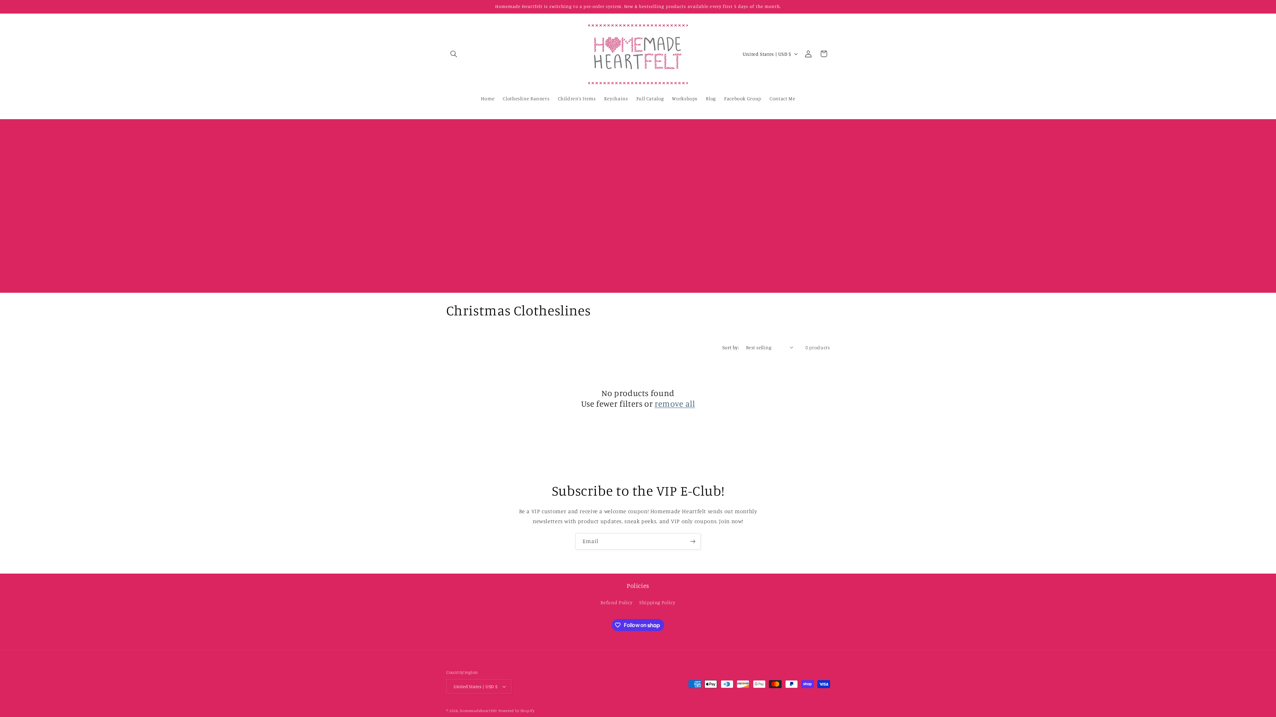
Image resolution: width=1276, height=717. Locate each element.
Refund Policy (616, 602)
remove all (675, 403)
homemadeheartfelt (478, 710)
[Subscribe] (692, 541)
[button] (454, 53)
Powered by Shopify (516, 710)
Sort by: (730, 347)
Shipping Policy (657, 602)
